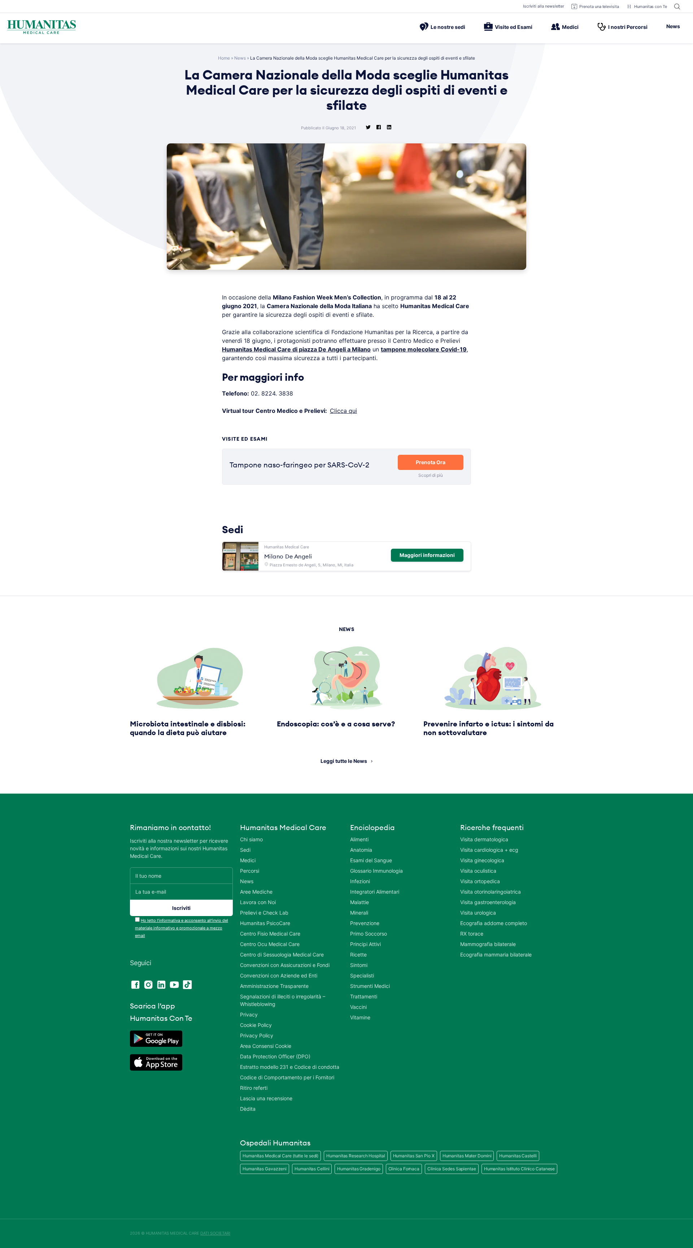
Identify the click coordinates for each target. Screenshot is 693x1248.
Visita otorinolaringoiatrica (490, 892)
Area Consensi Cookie (265, 1046)
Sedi (245, 850)
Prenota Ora (430, 462)
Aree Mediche (256, 892)
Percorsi (249, 871)
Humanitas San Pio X (414, 1155)
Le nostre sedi (448, 27)
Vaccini (358, 1007)
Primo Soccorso (368, 933)
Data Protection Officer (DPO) (275, 1056)
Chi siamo (251, 839)
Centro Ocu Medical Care (270, 944)
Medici (570, 27)
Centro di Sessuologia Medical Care (282, 954)
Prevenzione (364, 923)
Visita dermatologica (484, 839)
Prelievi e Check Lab (264, 913)
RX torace (471, 933)
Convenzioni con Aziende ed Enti (278, 975)
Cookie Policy (256, 1025)
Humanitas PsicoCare (265, 923)
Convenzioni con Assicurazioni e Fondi (285, 965)
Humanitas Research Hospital (355, 1155)
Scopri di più (430, 475)
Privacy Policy (256, 1035)
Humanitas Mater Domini (467, 1155)
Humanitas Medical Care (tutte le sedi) (280, 1155)
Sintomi (358, 965)
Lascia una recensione (266, 1098)
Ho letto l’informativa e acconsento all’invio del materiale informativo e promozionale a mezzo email (181, 928)
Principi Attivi (365, 944)
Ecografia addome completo (493, 923)
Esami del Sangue (371, 860)
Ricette (358, 954)
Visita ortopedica (480, 881)
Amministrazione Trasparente (274, 986)
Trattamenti (363, 996)
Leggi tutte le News (344, 761)
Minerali (359, 913)
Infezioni (360, 881)
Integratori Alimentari (374, 892)
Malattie (359, 902)
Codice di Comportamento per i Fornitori (287, 1077)
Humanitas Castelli (517, 1155)
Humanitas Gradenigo (358, 1168)
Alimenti (359, 839)
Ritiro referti (253, 1088)
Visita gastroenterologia (488, 902)
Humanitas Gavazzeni (265, 1168)
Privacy (249, 1014)
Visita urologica (478, 913)
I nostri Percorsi (628, 27)
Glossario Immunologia (376, 871)
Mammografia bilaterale (488, 944)
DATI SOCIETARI (215, 1233)
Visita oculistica (478, 871)
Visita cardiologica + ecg (489, 850)
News (673, 26)
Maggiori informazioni (427, 555)
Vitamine (360, 1017)
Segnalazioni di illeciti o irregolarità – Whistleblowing (282, 1000)
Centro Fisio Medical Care (270, 933)
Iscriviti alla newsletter (544, 6)
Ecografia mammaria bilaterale (496, 954)
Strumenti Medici (370, 986)
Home (224, 58)
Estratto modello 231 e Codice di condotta (289, 1067)
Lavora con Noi (258, 902)
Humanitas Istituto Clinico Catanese (519, 1168)
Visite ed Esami (513, 27)
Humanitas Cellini (312, 1168)
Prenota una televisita (599, 6)
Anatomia (361, 850)
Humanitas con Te (650, 6)
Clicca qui (343, 410)
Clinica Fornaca (404, 1168)
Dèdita (248, 1109)
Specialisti (362, 975)
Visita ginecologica (482, 860)
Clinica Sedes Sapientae (451, 1168)
